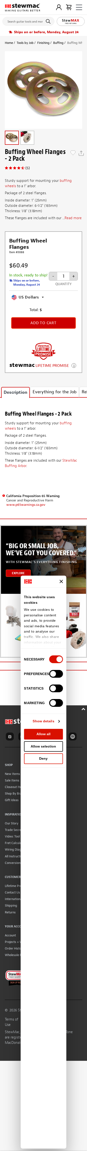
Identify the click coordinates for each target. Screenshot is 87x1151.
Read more (73, 218)
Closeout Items (15, 787)
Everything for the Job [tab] (55, 392)
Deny (43, 758)
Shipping (11, 905)
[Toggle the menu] (79, 7)
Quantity (63, 284)
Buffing (58, 43)
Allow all (43, 734)
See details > (74, 365)
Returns (10, 912)
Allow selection (43, 746)
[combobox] (28, 20)
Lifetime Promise (16, 886)
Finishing (43, 43)
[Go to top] (84, 708)
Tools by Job (25, 43)
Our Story (11, 823)
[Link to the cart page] (69, 7)
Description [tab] (15, 392)
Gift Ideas (12, 800)
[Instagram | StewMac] (10, 737)
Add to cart (43, 323)
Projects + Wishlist (17, 942)
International (14, 899)
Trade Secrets (14, 830)
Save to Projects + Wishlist (73, 153)
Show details (43, 721)
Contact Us (12, 892)
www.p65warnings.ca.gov (25, 505)
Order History (14, 948)
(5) (27, 168)
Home (9, 43)
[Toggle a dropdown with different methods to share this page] (81, 153)
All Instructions (15, 856)
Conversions (13, 863)
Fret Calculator (15, 843)
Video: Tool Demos (17, 836)
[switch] (56, 674)
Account (10, 935)
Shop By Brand (15, 793)
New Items (12, 774)
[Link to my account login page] (59, 7)
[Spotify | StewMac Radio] (73, 737)
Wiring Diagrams (16, 849)
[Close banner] (61, 581)
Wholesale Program (18, 955)
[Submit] (49, 21)
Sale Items (12, 780)
